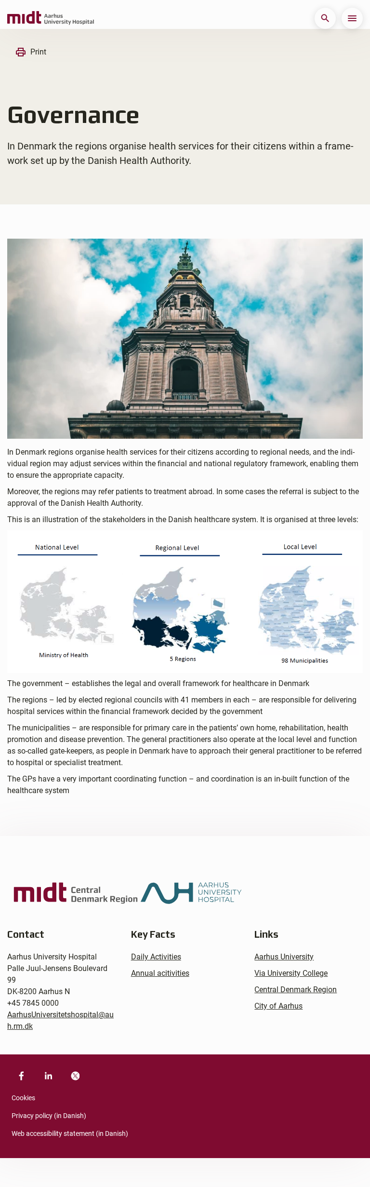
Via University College (291, 973)
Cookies (23, 1098)
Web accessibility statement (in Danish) (70, 1133)
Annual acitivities (160, 973)
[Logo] (50, 18)
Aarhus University (284, 956)
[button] (325, 18)
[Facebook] (21, 1075)
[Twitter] (75, 1075)
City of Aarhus (278, 1006)
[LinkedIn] (48, 1075)
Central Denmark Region (295, 989)
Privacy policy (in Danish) (49, 1116)
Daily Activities (156, 956)
